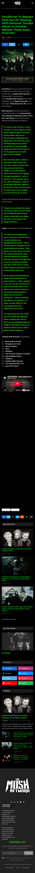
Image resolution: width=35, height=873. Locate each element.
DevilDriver (6, 510)
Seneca (9, 37)
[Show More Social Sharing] (31, 44)
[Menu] (3, 3)
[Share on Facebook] (5, 44)
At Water (6, 653)
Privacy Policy (14, 859)
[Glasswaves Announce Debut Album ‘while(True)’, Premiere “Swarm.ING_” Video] (17, 565)
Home (3, 8)
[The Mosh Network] (17, 3)
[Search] (32, 3)
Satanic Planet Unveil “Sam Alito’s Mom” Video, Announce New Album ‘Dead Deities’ (17, 609)
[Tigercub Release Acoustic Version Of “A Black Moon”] (17, 537)
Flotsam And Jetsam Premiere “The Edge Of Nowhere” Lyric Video (21, 757)
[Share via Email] (19, 44)
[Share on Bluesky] (26, 44)
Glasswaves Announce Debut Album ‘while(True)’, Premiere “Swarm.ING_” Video (16, 579)
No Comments (27, 37)
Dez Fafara (15, 510)
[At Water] (17, 641)
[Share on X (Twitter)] (12, 44)
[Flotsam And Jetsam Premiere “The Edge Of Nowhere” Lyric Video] (7, 757)
